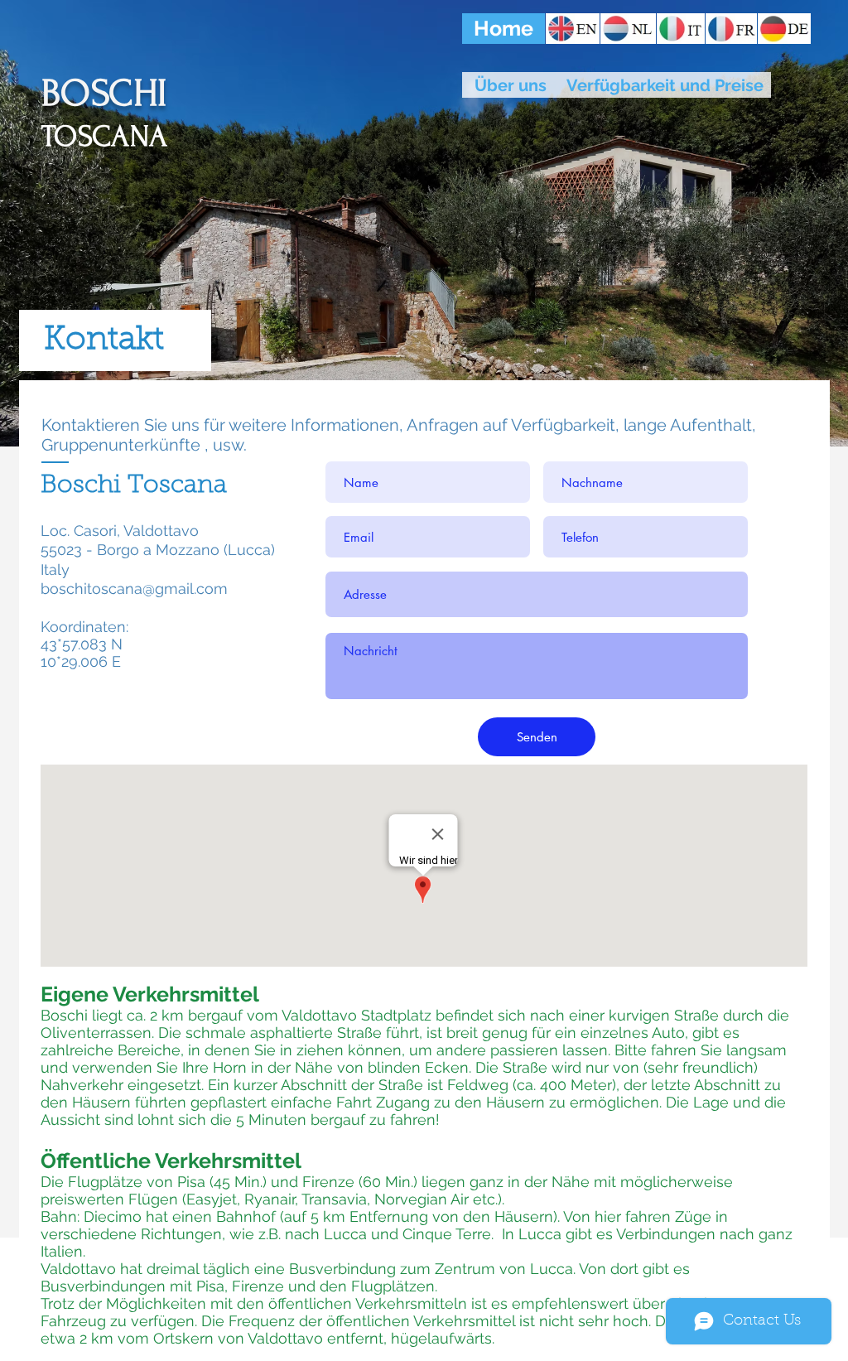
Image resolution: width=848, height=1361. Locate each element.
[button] (503, 28)
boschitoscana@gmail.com (134, 588)
